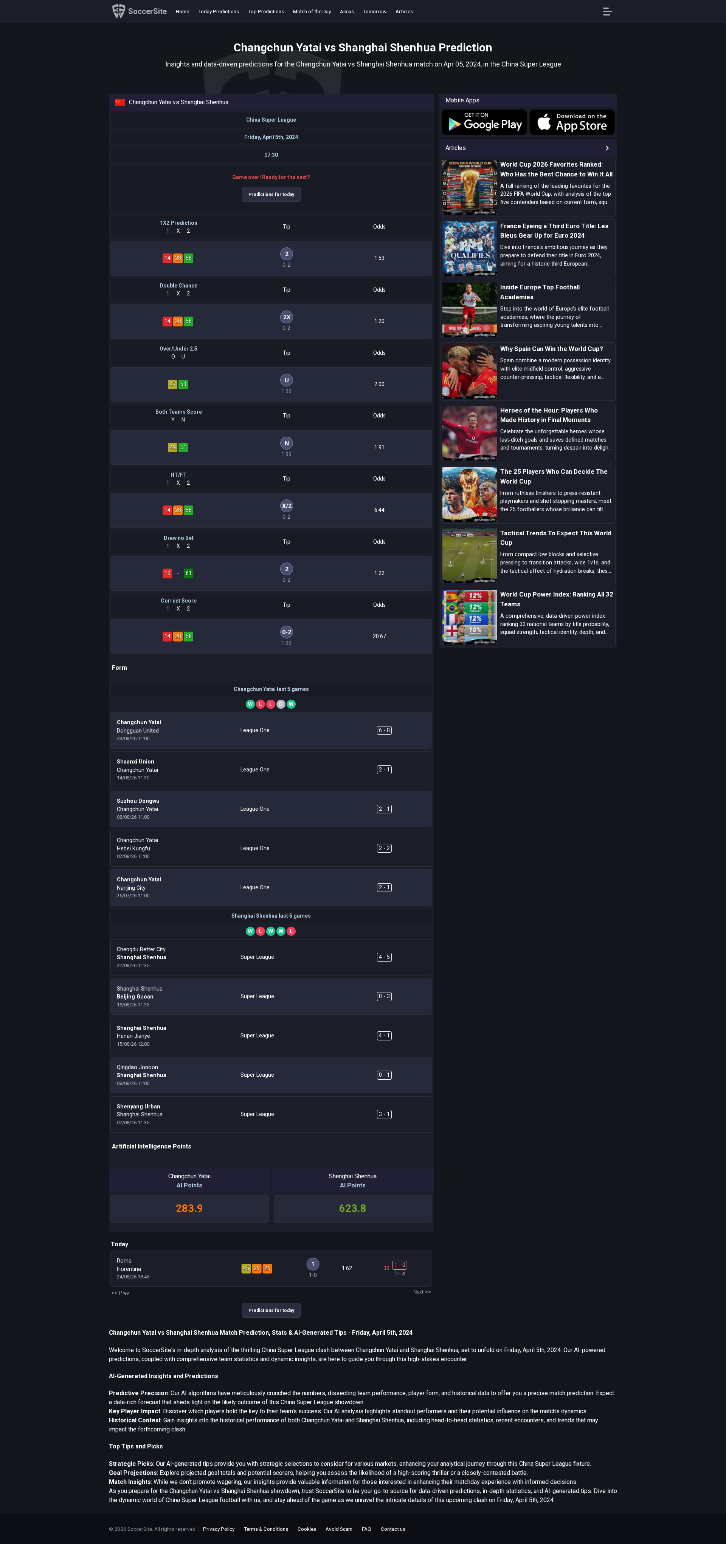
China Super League (271, 120)
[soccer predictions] (483, 122)
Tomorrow (374, 11)
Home (182, 11)
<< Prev (120, 1293)
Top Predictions (266, 11)
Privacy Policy (218, 1529)
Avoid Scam (339, 1529)
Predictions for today (271, 194)
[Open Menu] (610, 11)
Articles (404, 11)
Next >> (422, 1292)
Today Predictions (218, 11)
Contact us (393, 1529)
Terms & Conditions (266, 1529)
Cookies (307, 1529)
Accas (347, 11)
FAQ (366, 1529)
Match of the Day (312, 11)
